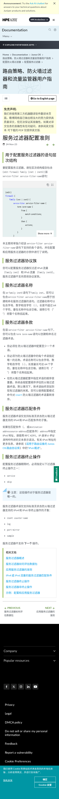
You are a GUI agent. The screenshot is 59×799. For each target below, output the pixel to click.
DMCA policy (13, 722)
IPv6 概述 (34, 447)
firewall (9, 196)
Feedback (11, 743)
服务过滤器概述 (15, 558)
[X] (14, 687)
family (12, 199)
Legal (8, 713)
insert (18, 395)
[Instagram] (21, 687)
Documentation (14, 30)
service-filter (19, 203)
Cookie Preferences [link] (18, 761)
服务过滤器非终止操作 (19, 586)
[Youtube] (35, 687)
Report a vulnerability (18, 752)
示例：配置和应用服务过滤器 (23, 592)
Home (6, 54)
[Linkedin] (28, 687)
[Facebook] (7, 687)
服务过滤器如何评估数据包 (21, 563)
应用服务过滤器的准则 (19, 569)
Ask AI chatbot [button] (37, 3)
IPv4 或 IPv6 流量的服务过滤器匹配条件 (29, 575)
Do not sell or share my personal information (26, 733)
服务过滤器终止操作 (18, 581)
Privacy (9, 705)
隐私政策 (7, 780)
